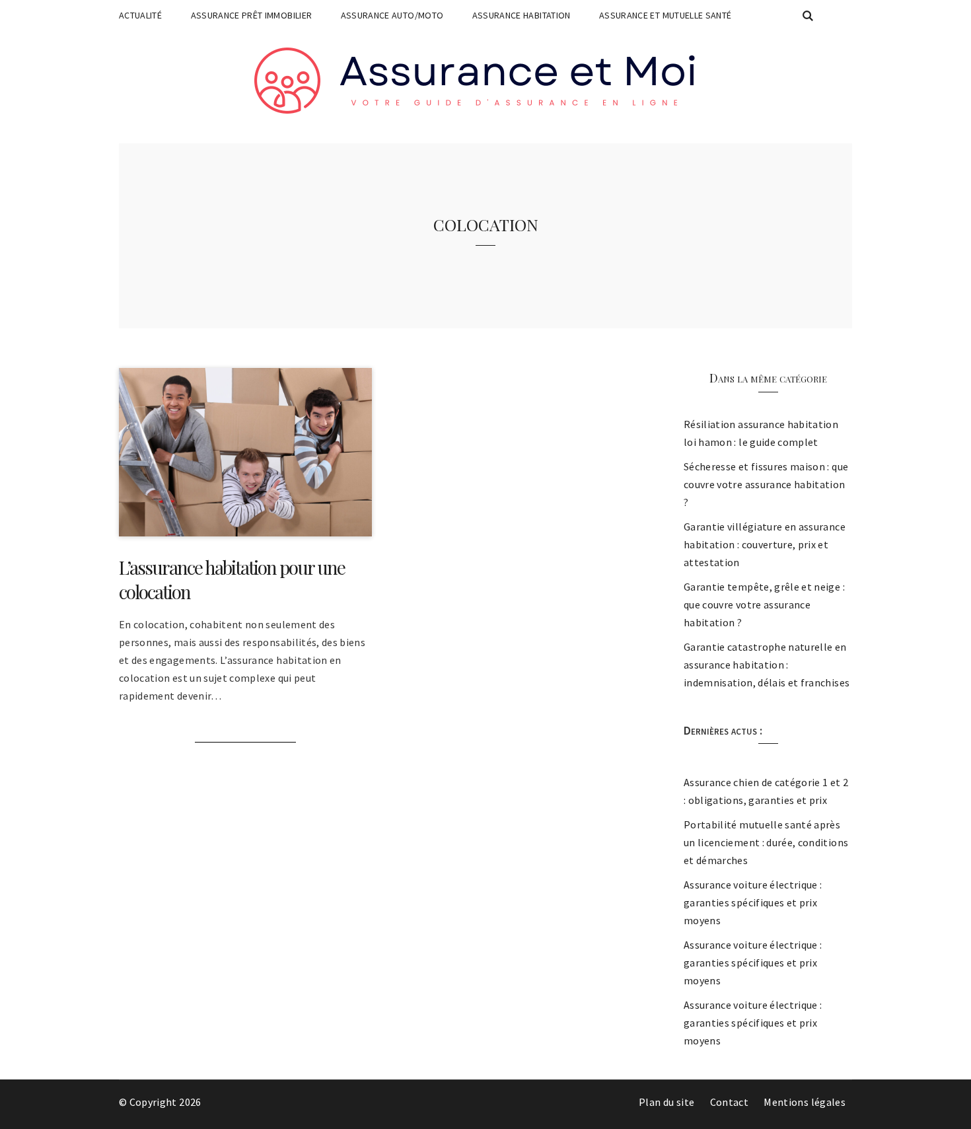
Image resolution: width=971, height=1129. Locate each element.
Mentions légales (804, 1102)
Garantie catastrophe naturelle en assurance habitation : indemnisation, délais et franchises (766, 664)
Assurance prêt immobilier (251, 15)
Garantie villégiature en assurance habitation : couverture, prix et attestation (764, 544)
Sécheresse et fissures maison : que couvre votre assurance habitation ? (766, 484)
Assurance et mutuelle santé (665, 15)
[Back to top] (958, 1116)
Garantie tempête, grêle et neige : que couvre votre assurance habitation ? (764, 604)
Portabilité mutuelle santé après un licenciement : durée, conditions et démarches (766, 842)
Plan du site (666, 1102)
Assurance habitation (521, 15)
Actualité (140, 15)
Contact (729, 1102)
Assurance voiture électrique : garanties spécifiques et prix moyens (753, 902)
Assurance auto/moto (392, 15)
